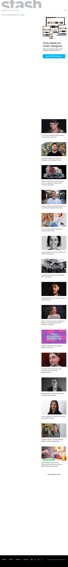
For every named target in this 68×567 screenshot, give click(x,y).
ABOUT (11, 559)
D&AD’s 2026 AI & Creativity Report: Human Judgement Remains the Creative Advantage (52, 183)
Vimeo (38, 559)
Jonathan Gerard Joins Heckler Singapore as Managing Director (51, 159)
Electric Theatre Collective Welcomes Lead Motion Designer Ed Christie (53, 207)
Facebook (42, 559)
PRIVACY (18, 559)
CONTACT (26, 559)
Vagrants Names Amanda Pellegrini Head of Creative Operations (52, 440)
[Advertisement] (21, 28)
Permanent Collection (10, 10)
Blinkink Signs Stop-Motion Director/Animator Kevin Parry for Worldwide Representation (52, 464)
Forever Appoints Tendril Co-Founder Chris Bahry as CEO (53, 417)
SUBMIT (4, 559)
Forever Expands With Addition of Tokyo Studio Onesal (52, 230)
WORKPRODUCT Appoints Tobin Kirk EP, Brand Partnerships (53, 394)
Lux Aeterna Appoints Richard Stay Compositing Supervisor (52, 136)
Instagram (32, 559)
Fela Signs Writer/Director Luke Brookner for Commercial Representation (51, 370)
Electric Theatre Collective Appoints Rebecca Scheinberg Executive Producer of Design (53, 322)
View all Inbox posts (53, 474)
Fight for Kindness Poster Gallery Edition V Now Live (51, 346)
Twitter (35, 559)
